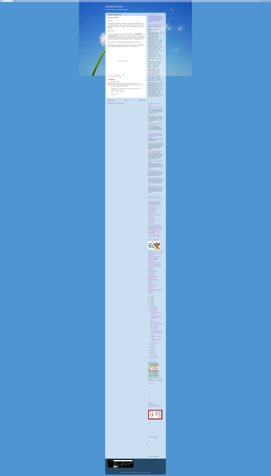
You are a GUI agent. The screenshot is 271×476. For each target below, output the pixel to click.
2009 (151, 303)
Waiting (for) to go (155, 322)
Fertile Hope (151, 269)
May (152, 350)
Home (127, 100)
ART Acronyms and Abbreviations (155, 198)
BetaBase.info (151, 261)
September (153, 342)
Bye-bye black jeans (155, 325)
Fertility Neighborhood (153, 276)
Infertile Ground (114, 6)
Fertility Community (152, 271)
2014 (151, 298)
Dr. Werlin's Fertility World (154, 266)
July (152, 346)
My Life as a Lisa (152, 221)
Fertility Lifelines (151, 274)
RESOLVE (150, 288)
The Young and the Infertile (154, 236)
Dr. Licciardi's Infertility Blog (154, 264)
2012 (151, 299)
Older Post (142, 100)
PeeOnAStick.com (152, 286)
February (153, 355)
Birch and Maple (151, 209)
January (153, 357)
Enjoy (112, 76)
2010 (151, 301)
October (153, 310)
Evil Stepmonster (152, 211)
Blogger (149, 472)
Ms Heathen (114, 81)
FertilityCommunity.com (153, 279)
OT (118, 76)
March (152, 354)
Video (120, 76)
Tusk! (152, 320)
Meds (115, 76)
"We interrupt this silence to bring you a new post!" (155, 124)
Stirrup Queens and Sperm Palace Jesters (154, 232)
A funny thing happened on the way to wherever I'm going (155, 152)
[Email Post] (123, 74)
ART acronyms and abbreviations (155, 142)
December (153, 307)
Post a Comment (113, 94)
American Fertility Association (154, 256)
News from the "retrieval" (153, 177)
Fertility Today (151, 278)
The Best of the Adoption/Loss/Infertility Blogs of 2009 (155, 406)
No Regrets (150, 223)
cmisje (140, 472)
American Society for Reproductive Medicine (153, 259)
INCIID (149, 281)
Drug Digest (150, 267)
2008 (151, 305)
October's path (154, 327)
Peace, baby (151, 115)
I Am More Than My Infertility (154, 214)
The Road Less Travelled (153, 234)
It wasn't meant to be (153, 186)
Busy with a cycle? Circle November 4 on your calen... (156, 317)
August (152, 344)
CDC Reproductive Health (154, 262)
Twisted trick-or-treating (156, 312)
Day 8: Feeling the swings (156, 324)
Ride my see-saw (154, 329)
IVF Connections (152, 284)
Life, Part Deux (151, 218)
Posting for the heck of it (153, 170)
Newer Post (111, 100)
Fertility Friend (151, 273)
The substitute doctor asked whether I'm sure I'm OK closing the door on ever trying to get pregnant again (155, 135)
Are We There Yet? (152, 206)
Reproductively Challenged (154, 225)
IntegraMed (150, 283)
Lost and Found (151, 220)
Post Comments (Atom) (119, 103)
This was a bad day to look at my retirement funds (157, 332)
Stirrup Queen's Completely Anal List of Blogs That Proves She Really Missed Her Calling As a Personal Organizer (155, 228)
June (152, 348)
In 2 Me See (151, 216)
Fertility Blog (151, 213)
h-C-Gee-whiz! (154, 314)
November (153, 308)
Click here (150, 377)
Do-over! (152, 334)
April (152, 352)
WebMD (150, 292)
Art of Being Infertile (152, 208)
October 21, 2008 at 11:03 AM (117, 91)
